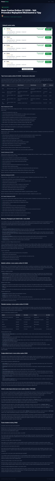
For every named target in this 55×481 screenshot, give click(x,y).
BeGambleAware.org (34, 71)
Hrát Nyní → (48, 29)
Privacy (52, 1)
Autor (49, 1)
